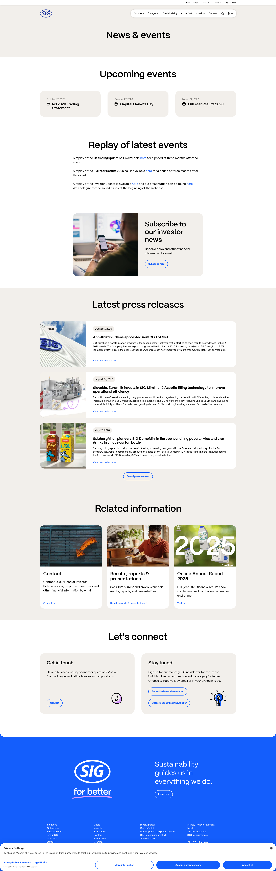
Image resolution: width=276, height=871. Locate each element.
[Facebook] (190, 842)
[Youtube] (207, 842)
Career (50, 841)
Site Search (100, 838)
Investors (200, 13)
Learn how (163, 794)
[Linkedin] (201, 842)
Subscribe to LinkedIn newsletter (169, 702)
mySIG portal (231, 2)
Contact (218, 2)
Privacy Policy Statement (200, 824)
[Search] (222, 13)
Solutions (139, 13)
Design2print (147, 828)
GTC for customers (197, 835)
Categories (154, 13)
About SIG (186, 13)
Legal (190, 828)
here (143, 158)
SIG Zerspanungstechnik (153, 835)
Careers (213, 13)
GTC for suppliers (196, 831)
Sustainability (170, 13)
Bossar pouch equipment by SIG (157, 831)
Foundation (207, 2)
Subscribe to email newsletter (168, 691)
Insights (196, 2)
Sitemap (98, 841)
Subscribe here (156, 263)
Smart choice (147, 838)
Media (187, 2)
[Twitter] (196, 842)
